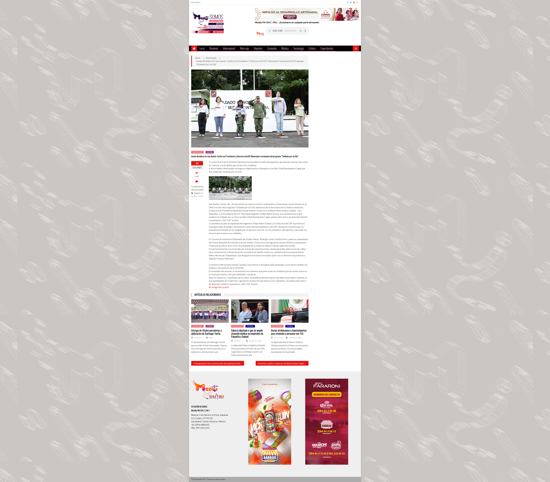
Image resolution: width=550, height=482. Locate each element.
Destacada (197, 152)
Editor (211, 337)
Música (284, 48)
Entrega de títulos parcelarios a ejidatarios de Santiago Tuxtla (206, 332)
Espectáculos (326, 48)
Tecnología (298, 48)
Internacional (229, 48)
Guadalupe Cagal (255, 341)
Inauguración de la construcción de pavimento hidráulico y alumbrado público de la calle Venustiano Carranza (219, 363)
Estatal (250, 326)
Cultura (312, 48)
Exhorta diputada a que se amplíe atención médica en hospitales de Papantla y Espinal (247, 333)
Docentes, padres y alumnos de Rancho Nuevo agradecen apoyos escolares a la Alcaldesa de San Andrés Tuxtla (283, 363)
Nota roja (244, 48)
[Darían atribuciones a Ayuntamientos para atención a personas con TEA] (290, 311)
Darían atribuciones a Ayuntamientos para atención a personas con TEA (289, 332)
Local (202, 48)
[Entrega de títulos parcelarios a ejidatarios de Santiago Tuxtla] (210, 311)
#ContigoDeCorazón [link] (219, 287)
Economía (272, 48)
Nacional (213, 48)
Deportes (258, 48)
